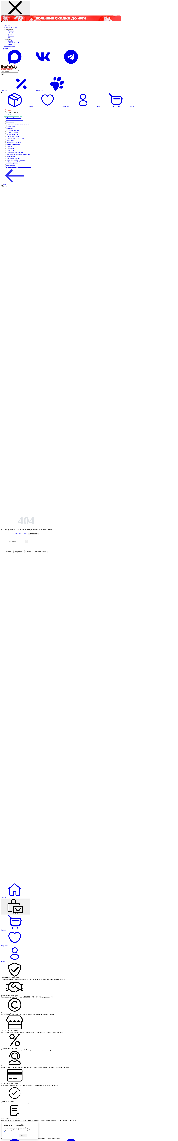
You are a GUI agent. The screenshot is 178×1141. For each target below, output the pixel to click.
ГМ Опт (10, 41)
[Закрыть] (15, 8)
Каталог (8, 551)
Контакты (11, 36)
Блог (9, 37)
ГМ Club (7, 26)
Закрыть (23, 1135)
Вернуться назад (33, 533)
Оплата (10, 32)
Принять (32, 1135)
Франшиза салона (13, 42)
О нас (10, 34)
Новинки (28, 551)
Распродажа (18, 551)
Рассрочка (11, 44)
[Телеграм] (71, 63)
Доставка (11, 31)
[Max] (15, 63)
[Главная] (15, 182)
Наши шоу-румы (9, 46)
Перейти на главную (20, 533)
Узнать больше (9, 1132)
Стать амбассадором (10, 27)
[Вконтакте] (43, 63)
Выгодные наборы (40, 551)
